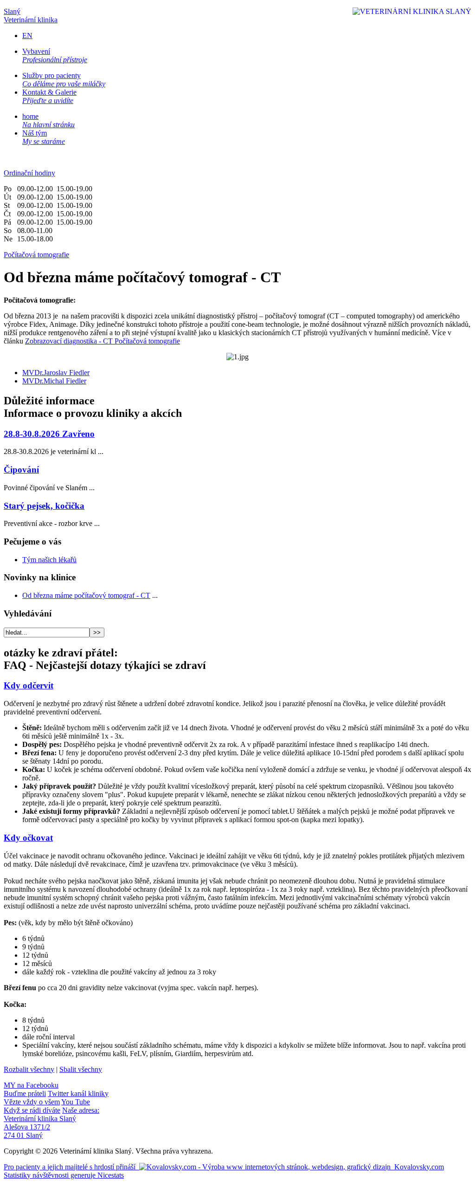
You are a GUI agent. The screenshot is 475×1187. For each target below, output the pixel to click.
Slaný (31, 15)
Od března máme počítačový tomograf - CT (86, 595)
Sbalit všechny (80, 1069)
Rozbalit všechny (29, 1069)
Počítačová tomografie (36, 255)
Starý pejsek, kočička (44, 506)
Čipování (21, 469)
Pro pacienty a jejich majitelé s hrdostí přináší (224, 1167)
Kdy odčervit (28, 685)
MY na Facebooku (31, 1089)
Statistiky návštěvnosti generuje (64, 1175)
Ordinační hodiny (29, 173)
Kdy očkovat (28, 838)
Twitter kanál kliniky (56, 1098)
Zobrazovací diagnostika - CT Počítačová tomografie (102, 341)
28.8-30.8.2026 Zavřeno (49, 434)
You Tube (47, 1106)
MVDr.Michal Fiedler (54, 381)
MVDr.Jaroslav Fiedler (56, 372)
